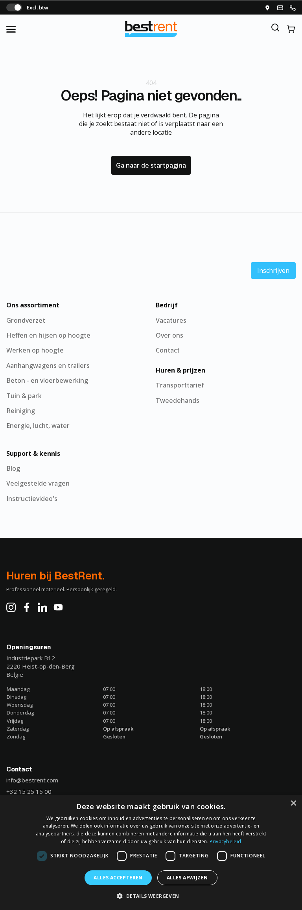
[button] (151, 896)
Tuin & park (24, 395)
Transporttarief (180, 385)
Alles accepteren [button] (118, 877)
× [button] (293, 803)
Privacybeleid (225, 841)
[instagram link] (11, 607)
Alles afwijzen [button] (187, 877)
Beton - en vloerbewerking (47, 380)
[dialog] (151, 852)
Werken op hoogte (35, 350)
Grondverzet (25, 320)
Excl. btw (37, 7)
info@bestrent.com (32, 780)
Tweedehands (177, 400)
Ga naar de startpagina (151, 165)
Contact (168, 350)
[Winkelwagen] (291, 29)
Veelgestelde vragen (38, 483)
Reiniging (20, 410)
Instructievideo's (31, 498)
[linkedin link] (42, 607)
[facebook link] (26, 607)
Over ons (169, 335)
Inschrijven (273, 270)
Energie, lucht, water (38, 425)
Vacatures (171, 320)
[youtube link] (58, 607)
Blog (13, 468)
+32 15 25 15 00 (29, 791)
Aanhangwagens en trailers (48, 365)
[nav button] (18, 29)
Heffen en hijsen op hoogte (48, 335)
